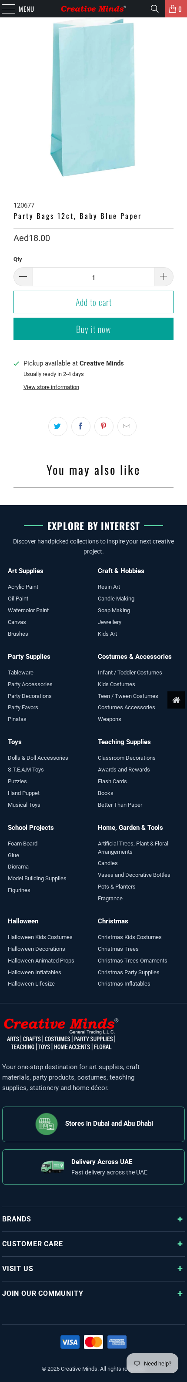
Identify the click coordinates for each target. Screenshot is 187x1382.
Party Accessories (30, 684)
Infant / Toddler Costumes (130, 672)
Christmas (113, 921)
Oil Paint (18, 598)
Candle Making (116, 598)
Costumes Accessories (126, 707)
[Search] (155, 8)
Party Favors (23, 707)
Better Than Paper (120, 805)
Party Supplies (29, 657)
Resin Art (109, 587)
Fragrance (110, 898)
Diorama (18, 866)
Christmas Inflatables (124, 983)
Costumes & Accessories (135, 657)
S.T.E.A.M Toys (26, 769)
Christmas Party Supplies (129, 972)
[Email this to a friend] (127, 426)
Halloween (23, 921)
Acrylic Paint (23, 587)
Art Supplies (25, 571)
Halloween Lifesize (31, 983)
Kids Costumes (116, 684)
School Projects (31, 828)
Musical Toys (24, 805)
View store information (51, 387)
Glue (13, 855)
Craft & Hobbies (121, 571)
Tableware (20, 672)
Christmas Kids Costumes (130, 937)
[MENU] (4, 8)
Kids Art (107, 634)
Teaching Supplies (124, 742)
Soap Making (114, 610)
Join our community (42, 1293)
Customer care (32, 1244)
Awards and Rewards (124, 769)
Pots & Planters (117, 886)
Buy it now (93, 328)
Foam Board (22, 843)
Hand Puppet (24, 793)
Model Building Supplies (37, 878)
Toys (15, 742)
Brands (16, 1219)
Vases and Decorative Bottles (134, 875)
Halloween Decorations (36, 949)
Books (106, 793)
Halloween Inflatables (34, 972)
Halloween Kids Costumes (40, 937)
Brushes (18, 634)
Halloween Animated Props (41, 960)
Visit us (17, 1269)
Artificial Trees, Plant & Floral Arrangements (133, 847)
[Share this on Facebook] (80, 426)
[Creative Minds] (93, 8)
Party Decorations (30, 696)
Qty (17, 259)
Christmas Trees (118, 949)
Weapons (109, 719)
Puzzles (17, 781)
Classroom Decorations (127, 758)
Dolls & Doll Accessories (38, 758)
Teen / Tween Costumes (128, 696)
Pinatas (17, 719)
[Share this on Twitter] (57, 426)
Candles (108, 863)
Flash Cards (112, 781)
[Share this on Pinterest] (104, 426)
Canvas (17, 622)
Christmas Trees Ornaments (132, 960)
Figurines (19, 890)
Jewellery (109, 622)
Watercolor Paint (28, 610)
